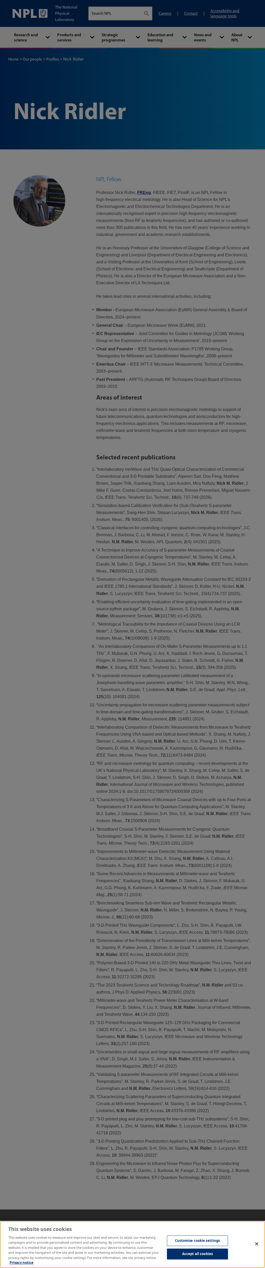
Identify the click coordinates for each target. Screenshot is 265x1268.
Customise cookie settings (197, 1240)
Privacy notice (21, 1262)
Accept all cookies (197, 1253)
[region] (132, 1244)
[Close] (256, 1243)
